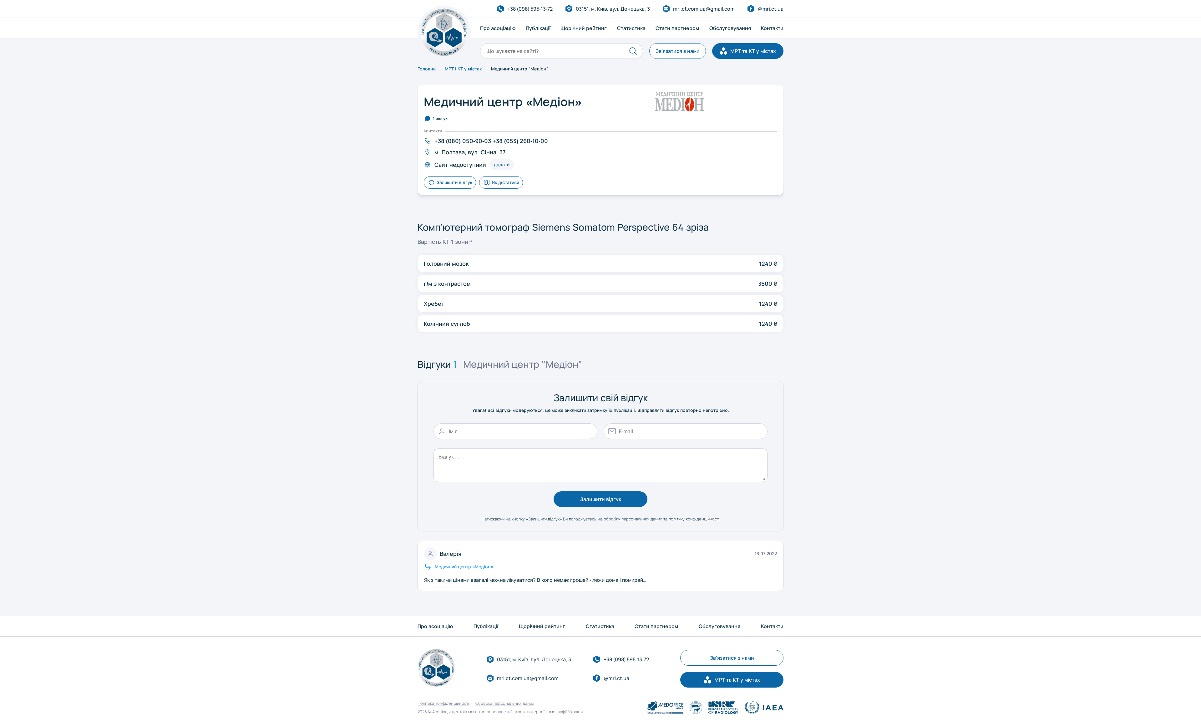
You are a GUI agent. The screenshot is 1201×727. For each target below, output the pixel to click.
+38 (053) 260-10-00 (520, 141)
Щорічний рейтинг (583, 28)
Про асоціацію (497, 28)
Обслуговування (730, 28)
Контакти (772, 28)
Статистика (631, 28)
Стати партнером (677, 28)
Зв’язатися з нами (678, 51)
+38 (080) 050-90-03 (462, 141)
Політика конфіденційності (443, 703)
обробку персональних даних (633, 519)
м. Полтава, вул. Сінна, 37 (469, 152)
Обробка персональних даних (504, 703)
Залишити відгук (600, 499)
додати (501, 164)
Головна (427, 69)
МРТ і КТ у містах (463, 69)
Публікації (538, 28)
